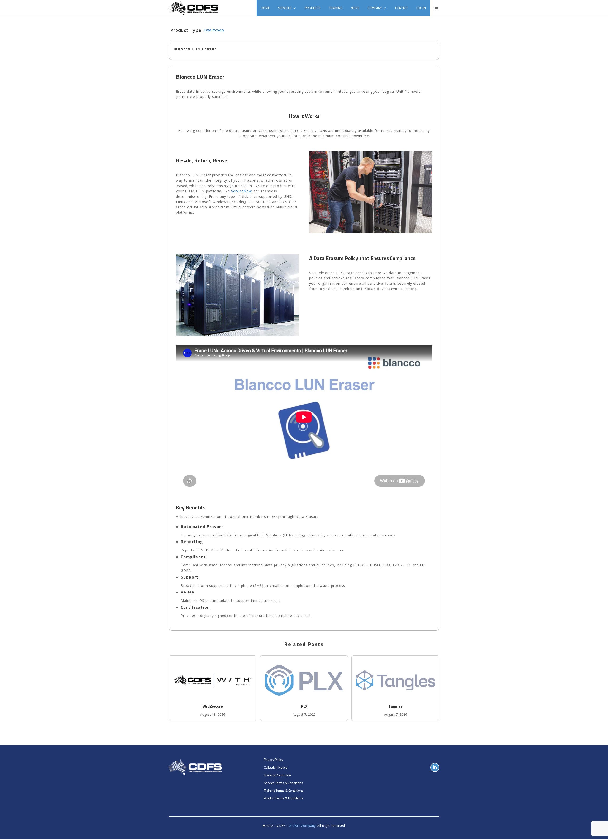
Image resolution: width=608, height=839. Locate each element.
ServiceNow (241, 191)
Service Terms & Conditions (283, 782)
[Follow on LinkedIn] (434, 767)
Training (335, 7)
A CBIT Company (302, 825)
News (355, 7)
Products (313, 7)
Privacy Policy (273, 759)
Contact (401, 7)
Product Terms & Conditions (283, 798)
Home (265, 7)
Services (285, 7)
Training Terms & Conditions (284, 790)
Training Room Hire (277, 774)
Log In (421, 7)
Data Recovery (214, 30)
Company (375, 7)
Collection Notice (275, 767)
